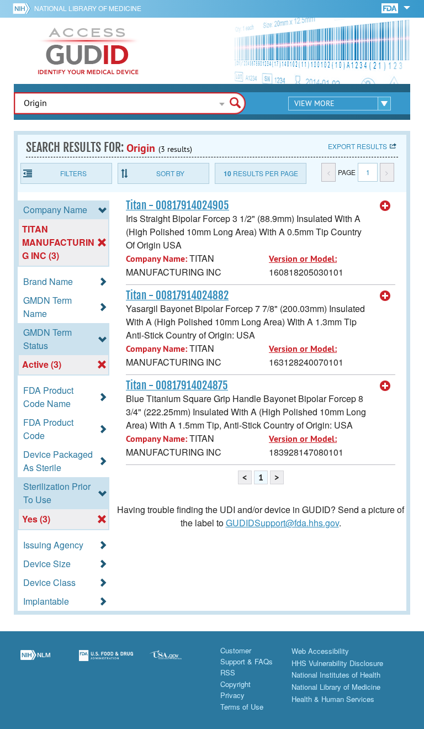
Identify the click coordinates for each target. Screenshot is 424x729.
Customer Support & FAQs (246, 656)
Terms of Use (241, 706)
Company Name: (156, 259)
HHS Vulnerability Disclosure (337, 663)
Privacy (232, 695)
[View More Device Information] (385, 206)
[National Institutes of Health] (23, 8)
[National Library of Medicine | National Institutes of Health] (35, 662)
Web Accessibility (320, 651)
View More (314, 103)
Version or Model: (303, 259)
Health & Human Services (333, 699)
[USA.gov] (177, 662)
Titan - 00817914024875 (177, 385)
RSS (227, 672)
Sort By (170, 173)
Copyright (235, 684)
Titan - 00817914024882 (177, 295)
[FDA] (390, 7)
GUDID (88, 51)
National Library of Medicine (87, 8)
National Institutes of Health (336, 674)
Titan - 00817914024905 (177, 205)
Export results (357, 146)
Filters (73, 173)
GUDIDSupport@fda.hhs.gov (282, 522)
